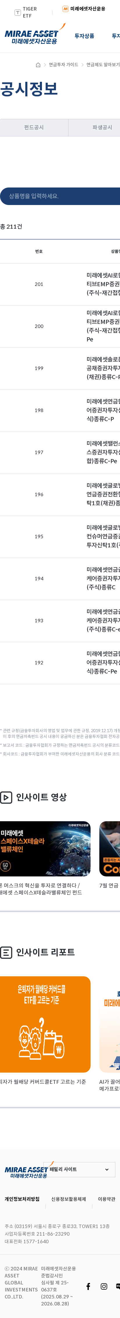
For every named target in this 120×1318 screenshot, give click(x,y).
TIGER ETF (30, 12)
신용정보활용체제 (68, 1199)
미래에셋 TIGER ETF (29, 1169)
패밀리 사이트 (63, 1169)
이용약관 (106, 1199)
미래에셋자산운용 (87, 9)
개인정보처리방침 (22, 1199)
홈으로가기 (38, 64)
